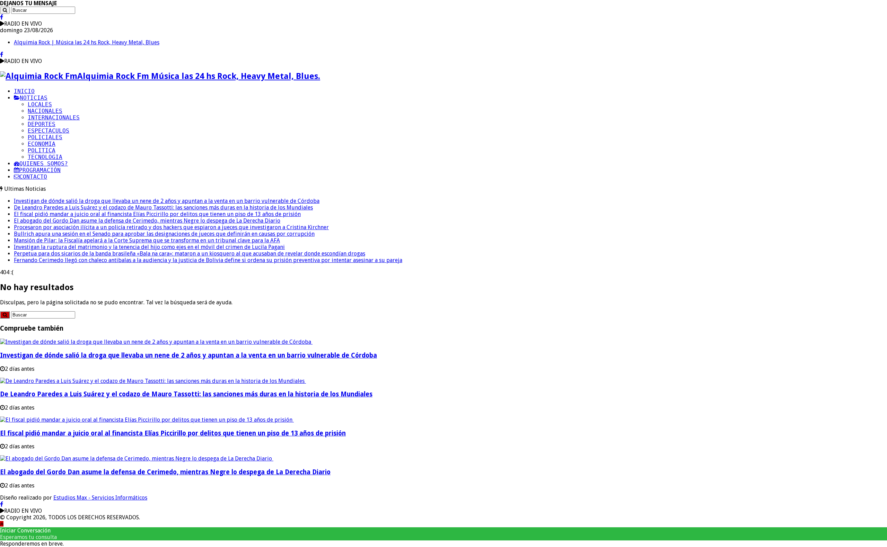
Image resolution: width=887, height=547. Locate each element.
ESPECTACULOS (48, 130)
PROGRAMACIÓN (40, 170)
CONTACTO (33, 176)
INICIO (24, 91)
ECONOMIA (41, 144)
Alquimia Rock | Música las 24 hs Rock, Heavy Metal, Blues (86, 42)
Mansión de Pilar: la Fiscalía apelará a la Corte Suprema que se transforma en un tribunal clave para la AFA (147, 240)
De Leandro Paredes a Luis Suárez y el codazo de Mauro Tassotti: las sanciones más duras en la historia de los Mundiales (163, 207)
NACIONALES (45, 111)
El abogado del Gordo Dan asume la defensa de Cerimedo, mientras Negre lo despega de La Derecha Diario (147, 220)
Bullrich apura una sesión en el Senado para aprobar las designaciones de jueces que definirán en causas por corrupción (164, 234)
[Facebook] (1, 17)
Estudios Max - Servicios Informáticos (100, 497)
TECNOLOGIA (45, 157)
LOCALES (40, 104)
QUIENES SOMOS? (43, 163)
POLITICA (41, 150)
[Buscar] (5, 10)
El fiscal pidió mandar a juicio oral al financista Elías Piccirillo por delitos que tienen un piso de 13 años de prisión (157, 214)
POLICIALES (45, 137)
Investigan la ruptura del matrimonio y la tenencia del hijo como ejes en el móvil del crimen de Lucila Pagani (149, 247)
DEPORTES (41, 124)
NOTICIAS (33, 98)
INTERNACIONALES (54, 117)
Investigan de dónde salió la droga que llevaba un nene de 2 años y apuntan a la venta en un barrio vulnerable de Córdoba (166, 201)
